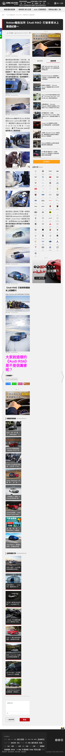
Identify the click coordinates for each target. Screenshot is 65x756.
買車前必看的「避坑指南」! (55, 9)
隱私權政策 (11, 751)
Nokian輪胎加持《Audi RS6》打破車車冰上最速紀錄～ (21, 14)
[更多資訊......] (7, 713)
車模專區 (25, 2)
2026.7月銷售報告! (40, 9)
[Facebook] (56, 740)
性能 (40, 743)
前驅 (27, 746)
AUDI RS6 (14, 379)
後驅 (31, 746)
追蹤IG (21, 383)
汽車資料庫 (25, 6)
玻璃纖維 (7, 749)
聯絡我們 (4, 751)
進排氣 (13, 749)
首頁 (3, 14)
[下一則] (62, 376)
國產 (5, 746)
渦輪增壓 (22, 742)
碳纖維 (42, 746)
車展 (18, 743)
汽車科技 (40, 2)
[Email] (62, 740)
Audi (7, 379)
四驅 (34, 746)
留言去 (27, 384)
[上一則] (2, 376)
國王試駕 (20, 739)
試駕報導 (33, 2)
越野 (12, 746)
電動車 (42, 749)
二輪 (17, 749)
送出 (24, 720)
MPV (35, 739)
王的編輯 (11, 33)
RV (32, 739)
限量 (29, 743)
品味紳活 (40, 6)
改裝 (26, 739)
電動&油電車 (36, 2)
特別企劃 (44, 6)
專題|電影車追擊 (9, 9)
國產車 (5, 742)
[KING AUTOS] (10, 3)
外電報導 (33, 6)
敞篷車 (5, 739)
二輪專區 (44, 2)
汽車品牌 (36, 6)
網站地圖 (17, 751)
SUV (29, 739)
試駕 (9, 742)
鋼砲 (20, 749)
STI (26, 743)
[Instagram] (59, 740)
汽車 (16, 746)
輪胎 (9, 739)
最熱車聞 (53, 61)
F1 (43, 742)
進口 (9, 746)
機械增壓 (13, 743)
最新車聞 (21, 2)
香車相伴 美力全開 (25, 9)
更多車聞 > (46, 161)
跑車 (19, 746)
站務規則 (23, 751)
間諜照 (29, 2)
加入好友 (15, 383)
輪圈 (15, 739)
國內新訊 (29, 6)
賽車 (12, 739)
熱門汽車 (21, 6)
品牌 (38, 746)
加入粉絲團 (8, 383)
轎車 (23, 746)
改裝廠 (31, 749)
